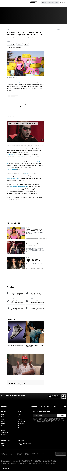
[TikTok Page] (61, 406)
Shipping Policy (22, 421)
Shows (3, 430)
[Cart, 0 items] (65, 2)
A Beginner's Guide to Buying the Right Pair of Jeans (34, 346)
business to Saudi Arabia (13, 178)
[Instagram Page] (51, 406)
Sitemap (43, 453)
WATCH (58, 6)
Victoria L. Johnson (30, 253)
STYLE (4, 6)
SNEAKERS (11, 6)
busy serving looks (28, 173)
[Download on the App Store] (54, 396)
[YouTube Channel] (54, 406)
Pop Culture (29, 241)
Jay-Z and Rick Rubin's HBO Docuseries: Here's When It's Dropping (17, 301)
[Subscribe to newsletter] (61, 415)
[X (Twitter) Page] (44, 406)
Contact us (4, 445)
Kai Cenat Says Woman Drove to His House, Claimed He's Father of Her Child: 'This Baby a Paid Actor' (18, 309)
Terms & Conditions (4, 454)
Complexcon (4, 432)
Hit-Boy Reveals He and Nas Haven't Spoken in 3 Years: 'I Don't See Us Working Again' (17, 294)
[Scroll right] (43, 332)
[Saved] (60, 2)
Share (26, 44)
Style (2, 414)
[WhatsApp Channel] (48, 406)
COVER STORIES (44, 6)
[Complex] (33, 2)
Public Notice (27, 454)
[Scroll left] (8, 332)
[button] (60, 454)
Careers (3, 443)
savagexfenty (22, 156)
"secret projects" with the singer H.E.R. (19, 186)
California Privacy (19, 454)
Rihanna (21, 82)
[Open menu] (2, 2)
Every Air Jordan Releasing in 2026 (15, 345)
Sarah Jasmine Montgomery (32, 238)
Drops (19, 417)
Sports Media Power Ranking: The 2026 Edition (37, 301)
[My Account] (62, 2)
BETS (37, 6)
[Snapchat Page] (58, 406)
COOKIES (50, 453)
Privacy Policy (36, 421)
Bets (32, 298)
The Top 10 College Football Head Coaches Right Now (36, 294)
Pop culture (4, 421)
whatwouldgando (12, 169)
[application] (25, 131)
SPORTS (23, 6)
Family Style (4, 434)
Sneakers (3, 419)
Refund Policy (21, 423)
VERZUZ (52, 6)
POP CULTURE (30, 6)
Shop (19, 414)
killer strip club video (15, 147)
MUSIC (17, 6)
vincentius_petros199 (12, 154)
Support (20, 419)
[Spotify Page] (65, 406)
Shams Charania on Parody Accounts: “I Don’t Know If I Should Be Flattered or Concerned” (37, 309)
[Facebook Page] (41, 406)
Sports (3, 423)
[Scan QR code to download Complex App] (64, 396)
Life (2, 425)
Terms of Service (45, 421)
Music (8, 29)
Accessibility (35, 453)
